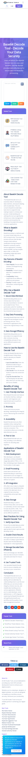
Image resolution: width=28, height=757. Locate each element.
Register (19, 6)
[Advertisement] (14, 23)
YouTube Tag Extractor (8, 719)
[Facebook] (5, 607)
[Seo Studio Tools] (11, 2)
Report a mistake (6, 755)
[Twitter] (9, 607)
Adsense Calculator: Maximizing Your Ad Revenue (15, 620)
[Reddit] (18, 607)
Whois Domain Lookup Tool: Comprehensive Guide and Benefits (15, 630)
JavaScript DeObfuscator (8, 727)
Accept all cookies (16, 750)
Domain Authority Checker (9, 731)
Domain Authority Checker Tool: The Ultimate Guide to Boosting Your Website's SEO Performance (15, 634)
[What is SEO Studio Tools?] (5, 648)
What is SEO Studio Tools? (16, 647)
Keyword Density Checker (9, 713)
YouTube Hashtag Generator (10, 729)
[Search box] (7, 6)
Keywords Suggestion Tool (9, 721)
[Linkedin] (15, 607)
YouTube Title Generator (9, 715)
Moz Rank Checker (7, 711)
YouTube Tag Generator (9, 717)
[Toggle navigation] (23, 2)
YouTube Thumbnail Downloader (11, 725)
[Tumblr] (22, 607)
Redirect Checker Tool (8, 723)
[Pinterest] (12, 607)
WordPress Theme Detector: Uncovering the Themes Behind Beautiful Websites (15, 624)
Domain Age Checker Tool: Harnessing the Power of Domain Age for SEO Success (15, 637)
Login (12, 6)
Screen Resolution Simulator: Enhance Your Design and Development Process (15, 627)
